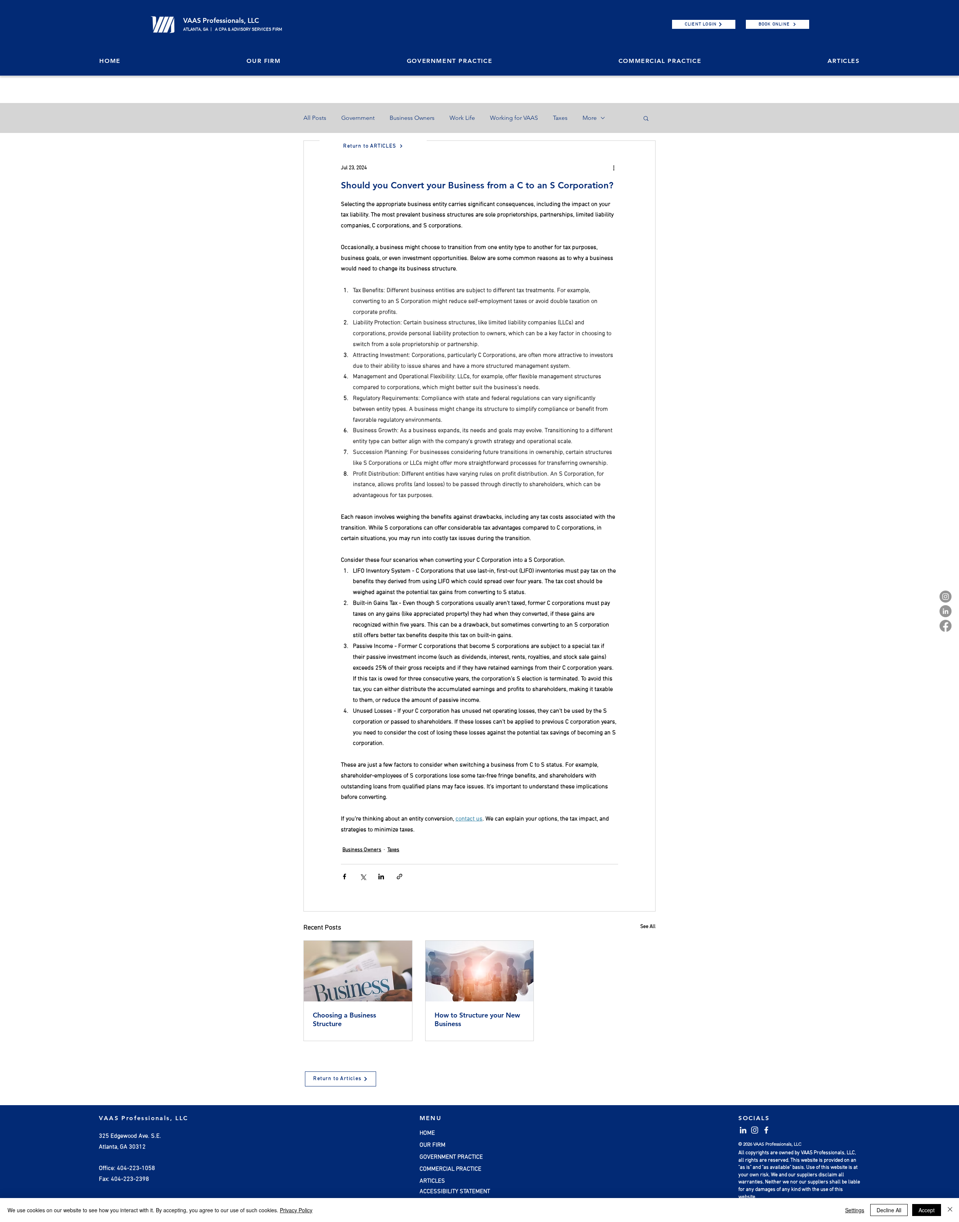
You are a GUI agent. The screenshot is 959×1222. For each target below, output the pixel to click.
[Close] (950, 1210)
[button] (639, 553)
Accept (927, 1210)
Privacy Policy (296, 1210)
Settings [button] (854, 1210)
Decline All (889, 1210)
